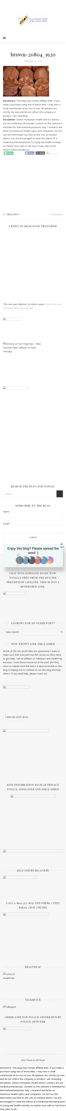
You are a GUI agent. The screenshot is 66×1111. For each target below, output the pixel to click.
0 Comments (56, 214)
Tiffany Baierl (13, 214)
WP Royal (40, 1060)
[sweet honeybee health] (33, 20)
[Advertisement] (33, 181)
